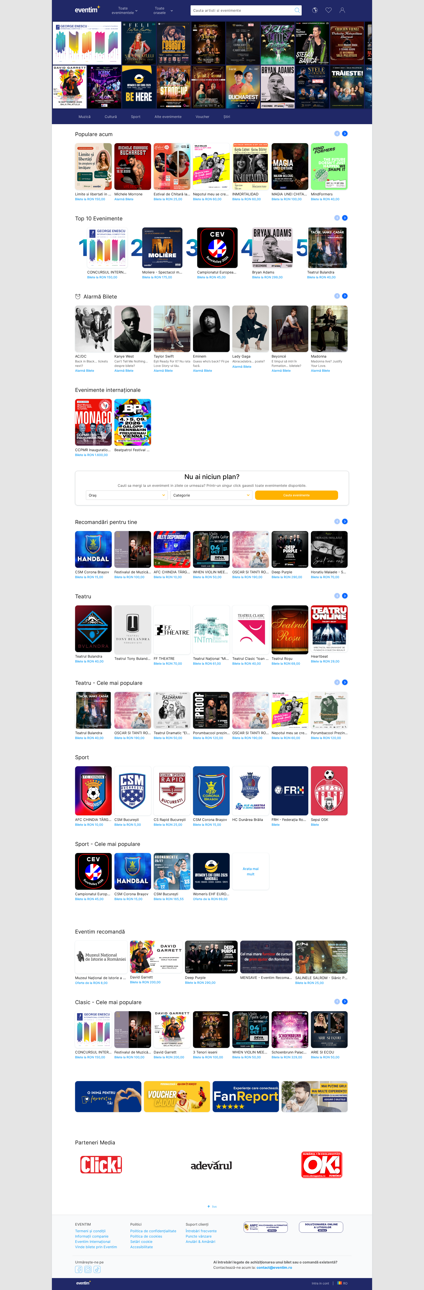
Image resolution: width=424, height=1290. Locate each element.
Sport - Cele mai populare (107, 844)
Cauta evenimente (296, 495)
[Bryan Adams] (243, 87)
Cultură (111, 116)
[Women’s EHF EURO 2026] (139, 87)
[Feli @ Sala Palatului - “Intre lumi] (139, 43)
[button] (161, 65)
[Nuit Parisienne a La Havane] (347, 43)
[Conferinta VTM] (347, 87)
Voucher (202, 116)
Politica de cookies (146, 1236)
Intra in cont (320, 1283)
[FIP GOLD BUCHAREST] (208, 87)
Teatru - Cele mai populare (108, 683)
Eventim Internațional (92, 1241)
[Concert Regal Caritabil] (208, 43)
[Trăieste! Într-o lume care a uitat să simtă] (312, 87)
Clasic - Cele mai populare (108, 1002)
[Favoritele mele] (329, 9)
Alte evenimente (168, 116)
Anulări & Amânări (200, 1241)
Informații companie (91, 1236)
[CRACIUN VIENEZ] (312, 43)
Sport (135, 116)
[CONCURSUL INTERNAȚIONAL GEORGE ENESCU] (87, 43)
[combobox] (242, 10)
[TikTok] (97, 1269)
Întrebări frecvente (201, 1231)
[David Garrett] (69, 87)
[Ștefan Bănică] (277, 43)
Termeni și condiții (90, 1231)
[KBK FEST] (104, 87)
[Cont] (342, 9)
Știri (226, 116)
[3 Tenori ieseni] (173, 43)
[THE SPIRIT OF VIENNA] (173, 87)
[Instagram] (87, 1269)
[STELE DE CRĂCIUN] (277, 87)
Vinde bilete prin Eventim (96, 1247)
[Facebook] (78, 1269)
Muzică (85, 116)
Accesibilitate (141, 1247)
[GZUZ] (243, 43)
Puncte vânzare (199, 1236)
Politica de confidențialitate (153, 1231)
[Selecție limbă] (315, 9)
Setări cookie (141, 1241)
